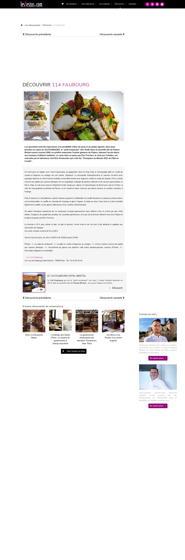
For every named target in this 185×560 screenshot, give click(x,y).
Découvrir (117, 288)
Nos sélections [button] (88, 4)
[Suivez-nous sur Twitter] (152, 4)
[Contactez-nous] (162, 4)
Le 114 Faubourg (34, 257)
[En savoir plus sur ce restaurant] (34, 282)
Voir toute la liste (75, 351)
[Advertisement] (74, 59)
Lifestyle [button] (132, 4)
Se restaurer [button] (71, 4)
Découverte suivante (111, 34)
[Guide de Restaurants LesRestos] (31, 4)
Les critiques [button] (104, 4)
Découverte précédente (37, 34)
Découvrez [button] (119, 4)
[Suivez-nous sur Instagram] (157, 4)
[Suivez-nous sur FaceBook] (147, 4)
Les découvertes (32, 25)
